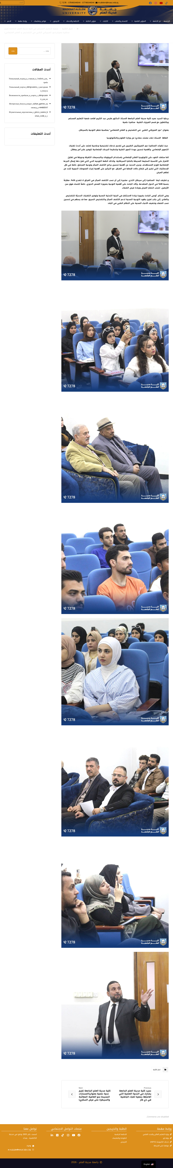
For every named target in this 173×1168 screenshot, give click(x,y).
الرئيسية (167, 21)
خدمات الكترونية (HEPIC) (159, 1142)
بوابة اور (166, 1138)
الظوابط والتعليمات (119, 1138)
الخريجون (56, 21)
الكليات (105, 21)
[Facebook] (150, 3)
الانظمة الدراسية (120, 1134)
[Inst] (68, 1135)
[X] (57, 1135)
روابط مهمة (22, 21)
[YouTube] (161, 3)
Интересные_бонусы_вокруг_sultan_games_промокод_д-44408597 (28, 105)
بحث (12, 51)
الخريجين (124, 1142)
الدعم (9, 21)
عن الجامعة (157, 21)
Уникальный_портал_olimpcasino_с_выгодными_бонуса (28, 89)
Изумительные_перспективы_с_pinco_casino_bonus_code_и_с (28, 114)
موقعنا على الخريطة (161, 1145)
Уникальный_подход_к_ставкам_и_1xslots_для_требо (28, 80)
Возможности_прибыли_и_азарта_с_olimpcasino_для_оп (28, 97)
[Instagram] (155, 3)
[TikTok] (166, 3)
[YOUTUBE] (73, 1135)
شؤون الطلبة (91, 21)
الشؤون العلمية (140, 21)
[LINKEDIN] (52, 1135)
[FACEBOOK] (79, 1135)
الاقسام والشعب (121, 21)
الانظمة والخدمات (72, 21)
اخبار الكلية (156, 1069)
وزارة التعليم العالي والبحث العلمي (156, 1134)
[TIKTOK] (62, 1135)
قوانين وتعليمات (40, 21)
